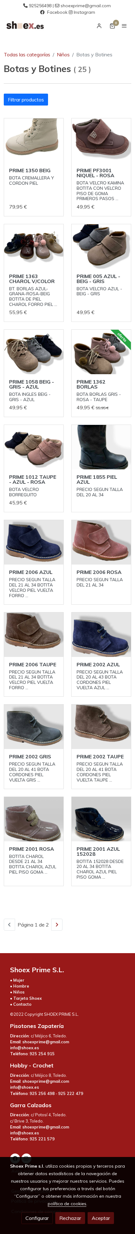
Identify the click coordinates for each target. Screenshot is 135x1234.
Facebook (57, 12)
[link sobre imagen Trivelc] (33, 447)
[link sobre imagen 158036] (33, 140)
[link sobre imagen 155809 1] (33, 727)
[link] (25, 25)
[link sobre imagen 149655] (33, 819)
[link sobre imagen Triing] (33, 352)
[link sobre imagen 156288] (101, 727)
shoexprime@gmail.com (86, 5)
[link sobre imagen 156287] (101, 819)
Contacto (22, 1004)
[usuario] (99, 25)
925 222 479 (70, 1093)
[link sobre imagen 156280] (33, 634)
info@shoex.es (24, 1047)
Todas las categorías (27, 54)
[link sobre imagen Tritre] (101, 246)
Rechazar (70, 1218)
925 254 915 (42, 1053)
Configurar (37, 1218)
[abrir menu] (124, 25)
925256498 (40, 5)
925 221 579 (42, 1138)
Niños (63, 54)
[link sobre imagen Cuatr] (33, 246)
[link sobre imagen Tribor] (101, 352)
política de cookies (67, 1203)
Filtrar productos (26, 99)
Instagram (84, 12)
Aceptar (101, 1218)
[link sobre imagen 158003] (101, 140)
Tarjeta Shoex (27, 998)
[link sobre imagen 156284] (101, 542)
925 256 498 (42, 1093)
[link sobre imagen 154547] (101, 634)
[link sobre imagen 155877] (101, 447)
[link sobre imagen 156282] (33, 542)
